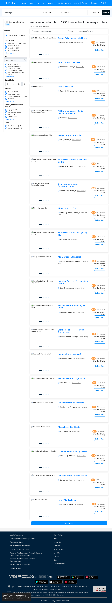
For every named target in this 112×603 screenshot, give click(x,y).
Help (85, 3)
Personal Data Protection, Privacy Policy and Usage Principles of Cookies (26, 554)
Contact (56, 556)
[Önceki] (34, 46)
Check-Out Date (65, 12)
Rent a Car (57, 542)
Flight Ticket (58, 535)
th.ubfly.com (34, 26)
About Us (57, 553)
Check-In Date (46, 12)
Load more (69, 523)
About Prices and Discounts (43, 31)
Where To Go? (59, 549)
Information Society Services (20, 546)
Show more (9, 53)
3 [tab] (45, 54)
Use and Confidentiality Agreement (22, 538)
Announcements (59, 564)
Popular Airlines (15, 568)
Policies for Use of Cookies (20, 565)
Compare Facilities (16, 22)
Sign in (95, 3)
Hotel (31, 3)
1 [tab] (40, 54)
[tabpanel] (44, 46)
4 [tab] (46, 54)
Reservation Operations (69, 3)
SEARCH (106, 12)
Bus (37, 3)
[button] (103, 3)
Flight (24, 3)
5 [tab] (48, 54)
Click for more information (12, 595)
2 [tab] (43, 54)
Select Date (99, 50)
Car (43, 3)
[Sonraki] (53, 46)
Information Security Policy (19, 549)
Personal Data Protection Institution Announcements (22, 560)
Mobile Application (16, 535)
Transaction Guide (16, 542)
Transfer (50, 3)
